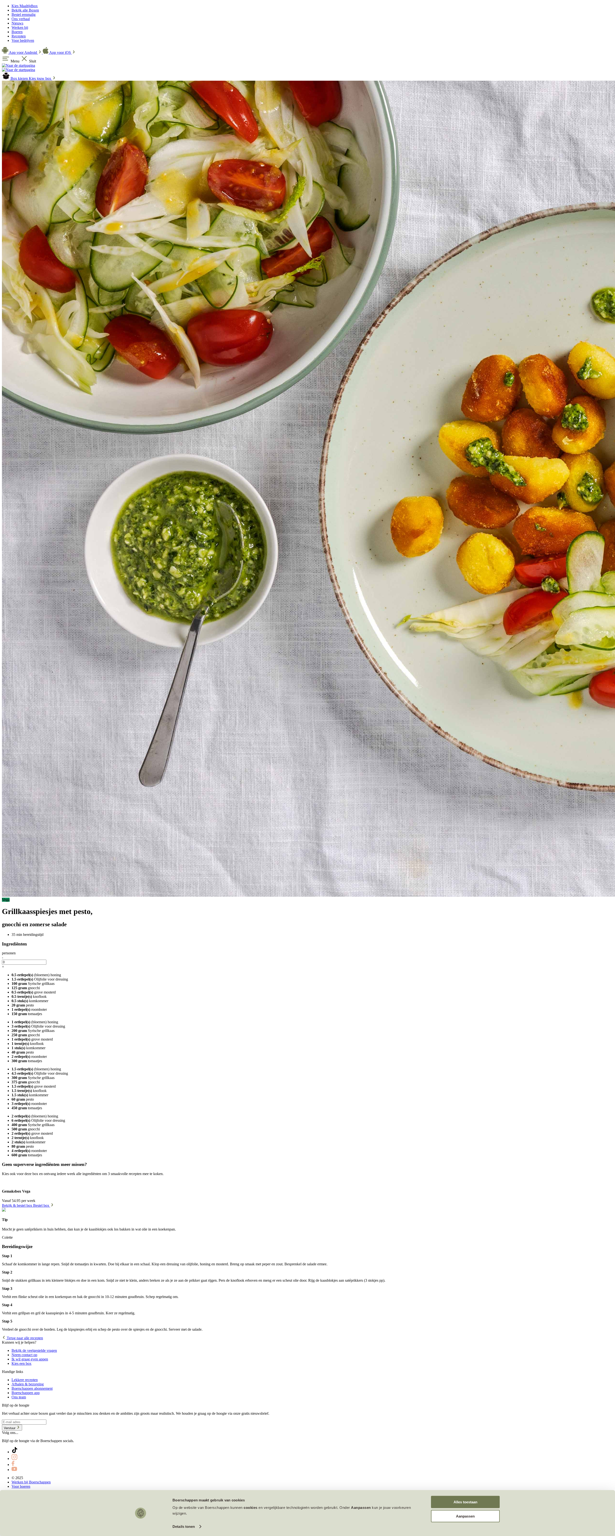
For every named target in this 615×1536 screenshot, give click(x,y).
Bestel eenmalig (24, 14)
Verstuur (10, 1428)
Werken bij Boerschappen (31, 1482)
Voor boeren (21, 1486)
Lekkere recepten (25, 1380)
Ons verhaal (21, 19)
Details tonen (183, 1526)
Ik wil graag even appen (30, 1359)
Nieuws (17, 23)
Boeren (17, 32)
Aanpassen (465, 1516)
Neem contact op (24, 1355)
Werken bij (20, 27)
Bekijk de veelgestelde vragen (34, 1350)
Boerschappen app (26, 1393)
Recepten (19, 36)
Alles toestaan (465, 1502)
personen (9, 953)
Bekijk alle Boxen (25, 10)
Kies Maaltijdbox (25, 6)
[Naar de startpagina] (18, 65)
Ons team (19, 1397)
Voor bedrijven (23, 40)
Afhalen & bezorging (28, 1384)
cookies (251, 1508)
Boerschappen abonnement (32, 1388)
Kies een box (21, 1363)
